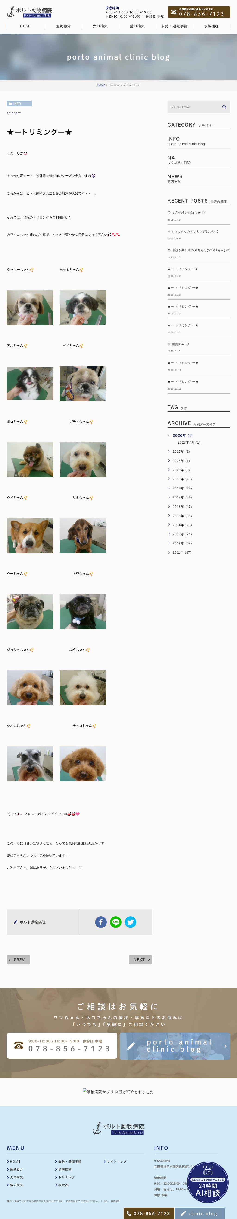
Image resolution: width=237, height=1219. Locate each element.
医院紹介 (16, 1169)
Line (116, 922)
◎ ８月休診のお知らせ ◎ (186, 212)
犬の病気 (16, 1177)
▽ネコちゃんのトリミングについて (193, 231)
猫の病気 (16, 1185)
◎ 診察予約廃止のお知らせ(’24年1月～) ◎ (198, 250)
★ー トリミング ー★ (183, 269)
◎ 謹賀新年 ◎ (178, 344)
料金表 (63, 1185)
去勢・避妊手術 (69, 1161)
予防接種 (65, 1169)
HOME (101, 85)
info (17, 103)
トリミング (66, 1177)
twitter (130, 922)
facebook (101, 922)
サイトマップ (117, 1161)
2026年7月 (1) (189, 442)
